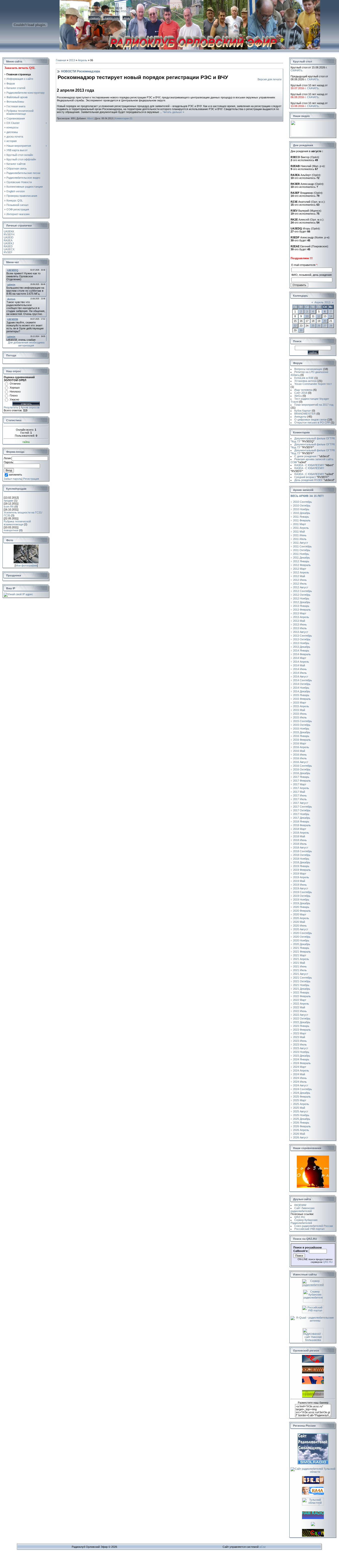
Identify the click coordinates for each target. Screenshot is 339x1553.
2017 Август (300, 802)
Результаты (11, 407)
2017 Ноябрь (301, 814)
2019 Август (300, 888)
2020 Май (299, 921)
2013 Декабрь (301, 646)
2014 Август (300, 676)
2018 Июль (300, 843)
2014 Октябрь (301, 683)
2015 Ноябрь (301, 728)
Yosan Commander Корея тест (313, 383)
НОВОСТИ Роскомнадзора (80, 71)
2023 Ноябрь (301, 1051)
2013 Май (299, 620)
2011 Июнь (299, 535)
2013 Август (300, 631)
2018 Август (300, 847)
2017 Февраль (302, 780)
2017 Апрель (301, 788)
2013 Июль (300, 628)
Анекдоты (300, 416)
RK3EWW (300, 1205)
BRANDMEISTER (305, 413)
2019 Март (299, 873)
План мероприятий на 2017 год (313, 404)
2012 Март (299, 568)
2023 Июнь (300, 1040)
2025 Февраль (302, 1096)
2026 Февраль (302, 1126)
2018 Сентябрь (302, 851)
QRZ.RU (299, 1216)
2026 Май (299, 1133)
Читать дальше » (173, 112)
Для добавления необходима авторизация (26, 344)
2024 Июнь (300, 1077)
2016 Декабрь (301, 773)
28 (330, 325)
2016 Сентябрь (302, 765)
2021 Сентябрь (302, 977)
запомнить (15, 474)
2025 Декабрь (301, 1118)
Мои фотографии (26, 565)
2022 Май (299, 1007)
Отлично (15, 383)
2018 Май (299, 836)
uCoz (262, 1546)
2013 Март (299, 613)
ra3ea (26, 441)
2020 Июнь (300, 925)
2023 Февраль (302, 1029)
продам (8, 500)
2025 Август (300, 1111)
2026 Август (300, 1137)
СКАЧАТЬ (296, 70)
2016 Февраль (302, 739)
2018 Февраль (302, 825)
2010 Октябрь (301, 505)
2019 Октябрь (301, 895)
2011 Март (299, 524)
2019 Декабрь (301, 903)
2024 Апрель (301, 1070)
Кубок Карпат (302, 410)
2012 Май (299, 576)
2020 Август (300, 929)
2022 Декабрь (301, 1022)
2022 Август (300, 1014)
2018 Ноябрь (301, 858)
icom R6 (9, 506)
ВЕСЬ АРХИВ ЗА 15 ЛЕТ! (307, 495)
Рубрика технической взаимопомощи (17, 523)
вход (126, 17)
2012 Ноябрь (301, 598)
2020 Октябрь (301, 936)
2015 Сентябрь (302, 721)
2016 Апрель (301, 747)
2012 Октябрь (301, 594)
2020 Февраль (302, 910)
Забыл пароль (13, 478)
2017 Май (299, 791)
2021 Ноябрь (301, 985)
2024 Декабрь (301, 1092)
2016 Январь (301, 735)
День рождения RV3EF (314, 480)
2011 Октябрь (301, 550)
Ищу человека (303, 389)
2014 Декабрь (301, 691)
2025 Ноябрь (301, 1115)
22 (295, 325)
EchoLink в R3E (304, 377)
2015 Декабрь (301, 732)
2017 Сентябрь (302, 806)
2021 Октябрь (301, 981)
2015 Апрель (301, 706)
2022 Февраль (302, 996)
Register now (111, 17)
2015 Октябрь (301, 724)
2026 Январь (301, 1122)
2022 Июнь (300, 1011)
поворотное (11, 530)
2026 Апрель (301, 1130)
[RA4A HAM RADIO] (313, 1493)
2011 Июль (299, 538)
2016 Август (300, 762)
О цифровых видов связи (310, 419)
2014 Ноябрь (301, 687)
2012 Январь (301, 561)
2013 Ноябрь (301, 643)
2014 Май (299, 665)
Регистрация (31, 478)
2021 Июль (300, 970)
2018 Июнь (300, 840)
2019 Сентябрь (302, 892)
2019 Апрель (301, 877)
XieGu (298, 395)
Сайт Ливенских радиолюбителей (303, 1210)
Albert (90, 118)
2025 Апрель (301, 1103)
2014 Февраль (302, 654)
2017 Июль (300, 799)
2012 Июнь (300, 579)
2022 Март (299, 999)
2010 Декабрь (301, 512)
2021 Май (299, 962)
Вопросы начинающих (308, 368)
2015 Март (299, 702)
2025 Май (299, 1107)
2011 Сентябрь (302, 546)
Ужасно (14, 399)
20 (324, 320)
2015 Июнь (300, 713)
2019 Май (299, 880)
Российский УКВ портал (309, 1228)
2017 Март (299, 784)
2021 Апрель (301, 959)
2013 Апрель (301, 617)
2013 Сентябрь (302, 635)
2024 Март (299, 1066)
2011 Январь (301, 516)
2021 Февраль (302, 951)
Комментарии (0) (123, 118)
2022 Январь (301, 992)
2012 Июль (300, 583)
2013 (72, 60)
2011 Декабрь (301, 557)
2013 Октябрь (301, 639)
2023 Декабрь (301, 1055)
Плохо (14, 395)
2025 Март (299, 1100)
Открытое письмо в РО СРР (312, 422)
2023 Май (299, 1037)
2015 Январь (301, 695)
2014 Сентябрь (302, 680)
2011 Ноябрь (301, 553)
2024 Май (299, 1074)
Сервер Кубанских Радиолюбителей (304, 1221)
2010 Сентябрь (302, 501)
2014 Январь (301, 650)
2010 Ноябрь (301, 509)
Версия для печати (269, 79)
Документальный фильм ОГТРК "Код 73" (313, 440)
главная (94, 17)
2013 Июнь (300, 624)
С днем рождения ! (312, 456)
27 (324, 325)
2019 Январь (301, 866)
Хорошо (15, 387)
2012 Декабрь (301, 602)
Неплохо (15, 391)
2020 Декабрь (301, 944)
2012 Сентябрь (302, 591)
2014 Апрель (301, 661)
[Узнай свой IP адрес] (18, 594)
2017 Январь (301, 776)
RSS (123, 11)
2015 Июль (300, 717)
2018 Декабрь (301, 862)
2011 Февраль (301, 520)
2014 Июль (300, 672)
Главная (61, 60)
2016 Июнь (300, 754)
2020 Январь (301, 906)
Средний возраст (311, 477)
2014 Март (299, 657)
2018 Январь (301, 821)
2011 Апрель (301, 527)
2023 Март (299, 1033)
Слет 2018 (300, 392)
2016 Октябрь (301, 769)
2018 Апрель (301, 832)
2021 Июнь (300, 966)
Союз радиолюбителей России (313, 1225)
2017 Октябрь (301, 810)
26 (318, 325)
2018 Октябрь (301, 854)
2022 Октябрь (301, 1018)
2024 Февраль (302, 1063)
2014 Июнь (300, 669)
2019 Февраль (302, 869)
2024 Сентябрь (302, 1089)
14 (330, 316)
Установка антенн (305, 380)
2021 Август (300, 973)
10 (306, 316)
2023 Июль (300, 1044)
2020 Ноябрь (301, 940)
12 (318, 316)
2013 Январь (301, 605)
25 (312, 325)
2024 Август (300, 1085)
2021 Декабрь (301, 988)
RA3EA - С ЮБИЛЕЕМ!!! (314, 465)
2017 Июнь (300, 795)
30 (301, 330)
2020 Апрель (301, 918)
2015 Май (299, 709)
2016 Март (299, 743)
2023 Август (300, 1048)
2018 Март (299, 828)
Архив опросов (30, 407)
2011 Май (299, 531)
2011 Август (300, 542)
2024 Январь (301, 1059)
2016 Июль (300, 758)
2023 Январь (301, 1025)
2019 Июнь (300, 884)
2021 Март (299, 955)
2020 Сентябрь (302, 933)
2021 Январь (301, 947)
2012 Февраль (302, 565)
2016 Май (299, 750)
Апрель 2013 (322, 302)
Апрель (82, 60)
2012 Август (300, 587)
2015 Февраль (302, 698)
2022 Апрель (301, 1003)
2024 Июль (300, 1081)
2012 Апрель (301, 572)
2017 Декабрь (301, 817)
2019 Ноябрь (301, 899)
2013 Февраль (302, 609)
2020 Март (299, 914)
